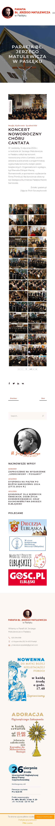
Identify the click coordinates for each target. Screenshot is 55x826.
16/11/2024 (12, 491)
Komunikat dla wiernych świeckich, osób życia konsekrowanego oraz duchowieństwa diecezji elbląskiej (24, 499)
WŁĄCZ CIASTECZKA (44, 817)
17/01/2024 (10, 106)
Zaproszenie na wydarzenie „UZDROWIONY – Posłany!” (27, 472)
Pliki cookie (27, 823)
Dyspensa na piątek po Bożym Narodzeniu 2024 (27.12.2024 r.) (24, 484)
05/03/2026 (12, 469)
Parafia (11, 125)
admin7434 (32, 125)
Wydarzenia (20, 125)
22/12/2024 (12, 479)
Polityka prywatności (27, 820)
